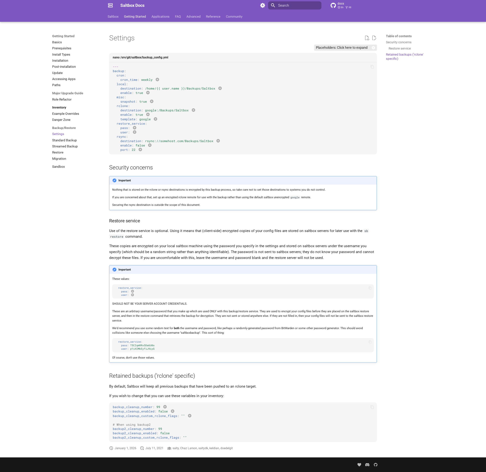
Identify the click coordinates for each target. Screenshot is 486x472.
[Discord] (367, 464)
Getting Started (135, 16)
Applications (160, 16)
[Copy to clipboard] (372, 66)
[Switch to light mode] (262, 5)
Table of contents (399, 36)
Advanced (193, 16)
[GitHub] (375, 464)
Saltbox (113, 16)
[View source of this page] (367, 38)
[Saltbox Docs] (110, 5)
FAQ (178, 16)
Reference (213, 16)
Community (234, 16)
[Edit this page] (374, 38)
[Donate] (359, 465)
